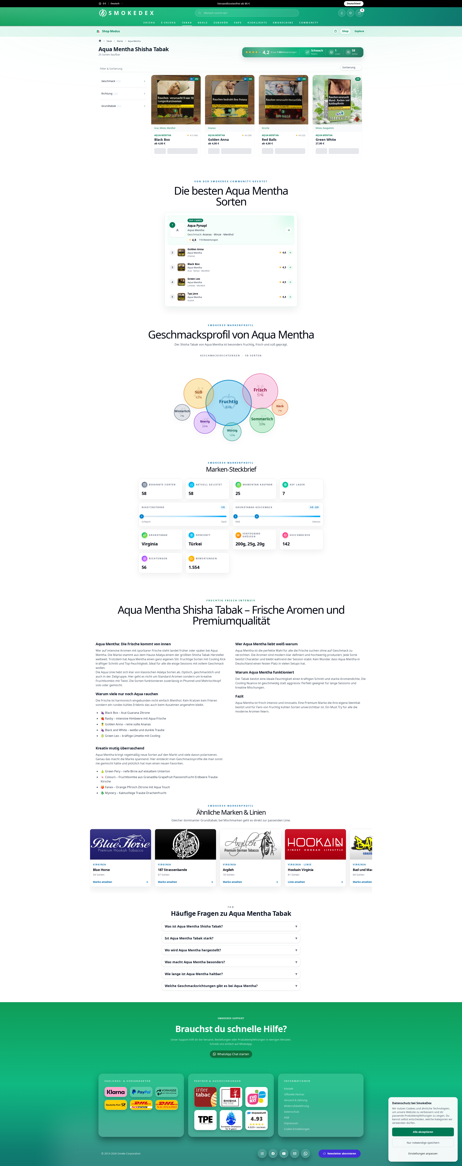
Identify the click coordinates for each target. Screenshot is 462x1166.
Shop (345, 31)
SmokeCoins (283, 22)
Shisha (149, 22)
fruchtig (274, 707)
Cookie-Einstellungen (297, 1129)
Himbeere (136, 718)
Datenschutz (291, 1111)
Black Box (162, 140)
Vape (238, 22)
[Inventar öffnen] (350, 13)
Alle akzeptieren (423, 1132)
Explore (359, 31)
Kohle (203, 22)
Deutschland (354, 3)
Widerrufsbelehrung (296, 1106)
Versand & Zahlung (295, 1100)
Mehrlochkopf (211, 681)
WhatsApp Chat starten (233, 1054)
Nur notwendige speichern (423, 1142)
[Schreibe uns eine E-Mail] (294, 1153)
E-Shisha (168, 22)
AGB (286, 1117)
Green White (326, 140)
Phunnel (189, 681)
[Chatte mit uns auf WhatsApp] (305, 1153)
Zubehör (221, 22)
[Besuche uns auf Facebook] (273, 1153)
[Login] (341, 13)
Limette (139, 736)
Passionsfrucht (183, 777)
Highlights (257, 22)
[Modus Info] (335, 31)
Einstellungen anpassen (423, 1153)
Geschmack (216, 663)
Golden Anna (218, 140)
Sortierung (348, 67)
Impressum (291, 1123)
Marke (120, 41)
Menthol (175, 700)
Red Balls (269, 140)
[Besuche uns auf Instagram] (262, 1153)
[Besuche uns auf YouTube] (284, 1153)
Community (309, 22)
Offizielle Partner (294, 1094)
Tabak (187, 22)
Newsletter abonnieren (341, 1153)
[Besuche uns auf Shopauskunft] (256, 1120)
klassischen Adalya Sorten (158, 672)
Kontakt (288, 1088)
